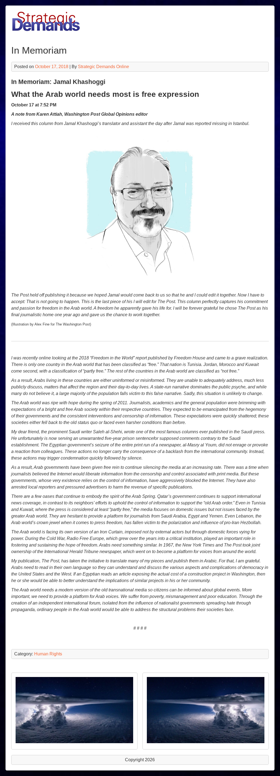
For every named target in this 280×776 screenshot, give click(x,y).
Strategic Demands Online (103, 66)
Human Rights (48, 654)
